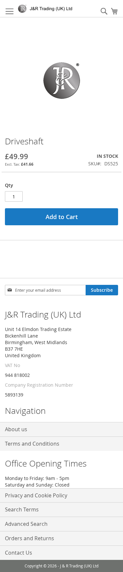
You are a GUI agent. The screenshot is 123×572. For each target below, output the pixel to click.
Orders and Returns (29, 538)
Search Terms (22, 509)
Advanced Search (26, 523)
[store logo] (46, 9)
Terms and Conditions (32, 443)
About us (16, 429)
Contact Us (18, 552)
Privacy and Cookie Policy (36, 495)
